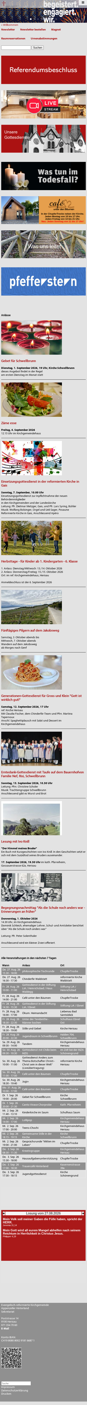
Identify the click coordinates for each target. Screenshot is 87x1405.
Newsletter (8, 29)
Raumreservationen (13, 38)
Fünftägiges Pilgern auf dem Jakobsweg (30, 630)
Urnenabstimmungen (44, 38)
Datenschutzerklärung (14, 1390)
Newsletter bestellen (33, 29)
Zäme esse (9, 423)
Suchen (37, 47)
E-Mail (5, 1328)
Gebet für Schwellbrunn (18, 361)
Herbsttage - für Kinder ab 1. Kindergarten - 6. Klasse (39, 561)
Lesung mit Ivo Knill (15, 841)
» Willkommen (10, 25)
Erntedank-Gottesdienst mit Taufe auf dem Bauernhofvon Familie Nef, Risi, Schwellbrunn (42, 774)
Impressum (8, 1387)
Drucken (6, 1393)
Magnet (56, 29)
